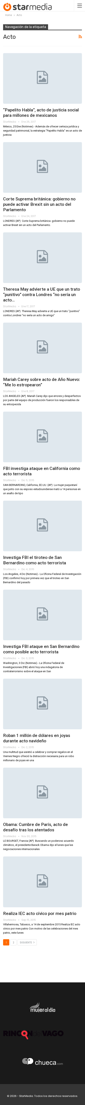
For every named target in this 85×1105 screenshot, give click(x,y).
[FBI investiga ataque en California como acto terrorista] (42, 437)
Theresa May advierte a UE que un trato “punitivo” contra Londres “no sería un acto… (41, 294)
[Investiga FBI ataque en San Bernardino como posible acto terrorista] (42, 615)
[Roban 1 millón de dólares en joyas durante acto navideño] (42, 704)
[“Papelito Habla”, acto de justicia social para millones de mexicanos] (42, 78)
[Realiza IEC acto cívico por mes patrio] (42, 881)
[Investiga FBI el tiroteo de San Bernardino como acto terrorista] (42, 526)
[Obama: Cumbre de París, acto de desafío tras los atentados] (42, 793)
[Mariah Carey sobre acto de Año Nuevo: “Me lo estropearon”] (42, 348)
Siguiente (26, 942)
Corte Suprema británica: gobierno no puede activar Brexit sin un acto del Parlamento (39, 204)
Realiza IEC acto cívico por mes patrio (39, 913)
